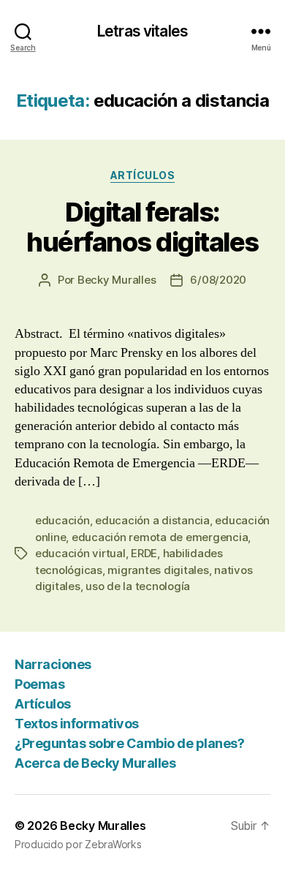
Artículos (142, 175)
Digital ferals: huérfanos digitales (142, 227)
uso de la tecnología (138, 586)
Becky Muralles (102, 825)
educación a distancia (152, 520)
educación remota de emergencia (160, 537)
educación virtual (80, 553)
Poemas (39, 684)
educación (62, 520)
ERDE (144, 553)
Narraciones (53, 664)
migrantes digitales (157, 570)
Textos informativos (77, 723)
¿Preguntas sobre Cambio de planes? (129, 743)
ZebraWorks (113, 844)
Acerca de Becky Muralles (95, 763)
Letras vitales (142, 31)
